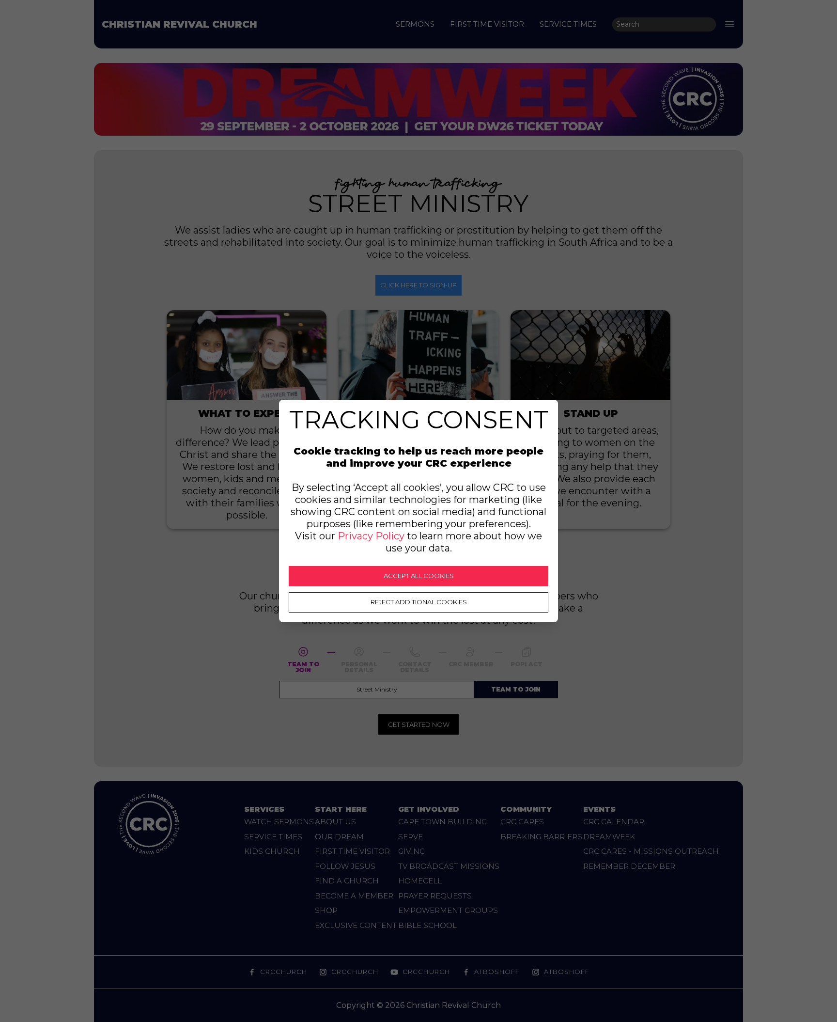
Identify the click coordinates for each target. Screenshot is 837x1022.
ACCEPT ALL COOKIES (419, 576)
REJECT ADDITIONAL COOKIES (419, 602)
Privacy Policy (371, 536)
